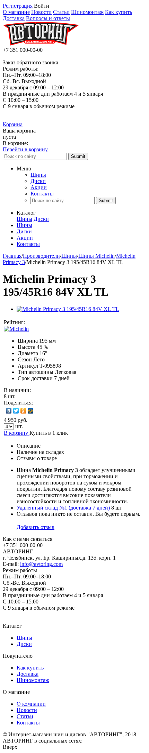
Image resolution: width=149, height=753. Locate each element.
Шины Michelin (96, 256)
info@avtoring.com (41, 564)
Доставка (14, 18)
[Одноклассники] (23, 410)
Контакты (42, 194)
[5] (60, 322)
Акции (38, 187)
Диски (38, 181)
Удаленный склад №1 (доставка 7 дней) (63, 508)
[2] (39, 322)
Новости (41, 12)
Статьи (61, 12)
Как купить (118, 12)
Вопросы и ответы (48, 18)
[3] (46, 322)
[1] (32, 322)
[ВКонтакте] (8, 410)
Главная (12, 256)
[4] (53, 322)
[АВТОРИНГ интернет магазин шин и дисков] (41, 44)
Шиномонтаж (87, 12)
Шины (38, 175)
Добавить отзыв (35, 527)
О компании (31, 704)
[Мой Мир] (30, 410)
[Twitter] (16, 410)
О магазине (16, 12)
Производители (41, 256)
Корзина (13, 124)
